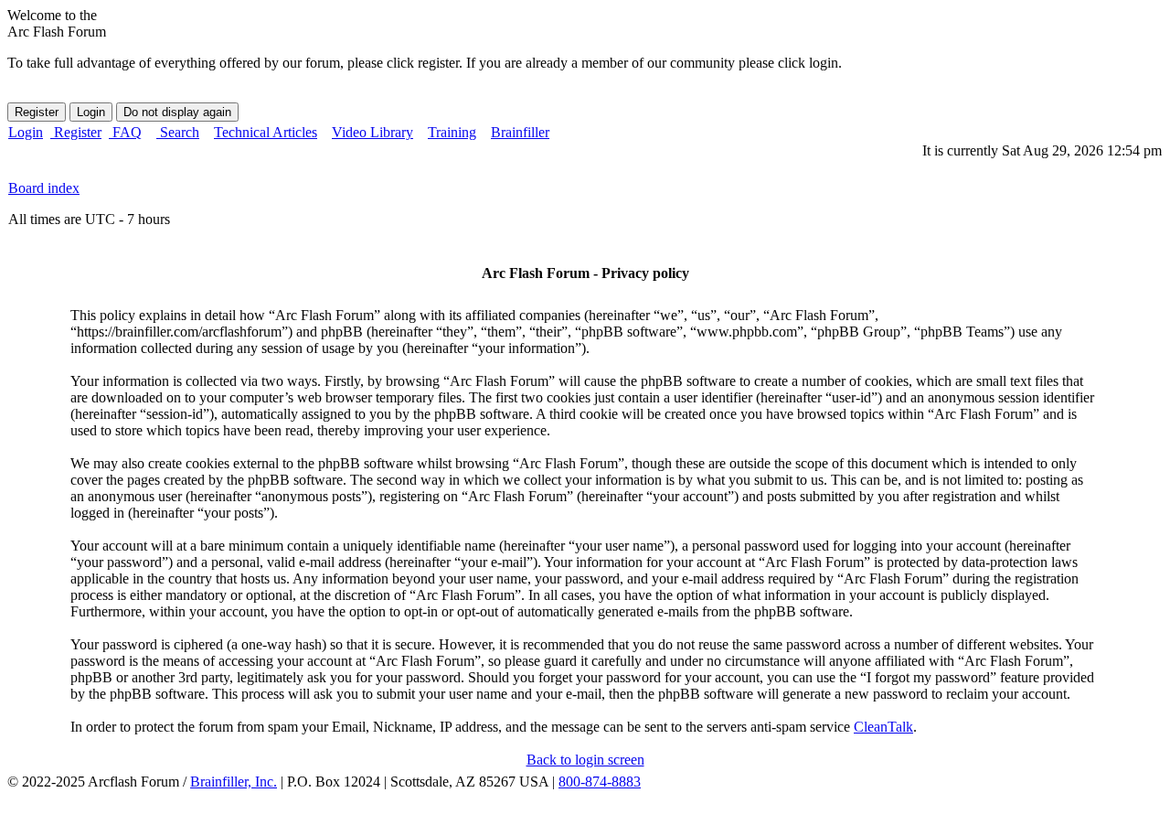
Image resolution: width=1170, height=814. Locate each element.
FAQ (125, 132)
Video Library (372, 132)
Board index (44, 188)
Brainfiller (520, 132)
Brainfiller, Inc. (233, 781)
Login (25, 132)
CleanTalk (883, 726)
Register (75, 132)
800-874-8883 (599, 781)
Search (177, 132)
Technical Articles (265, 132)
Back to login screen (585, 759)
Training (452, 132)
